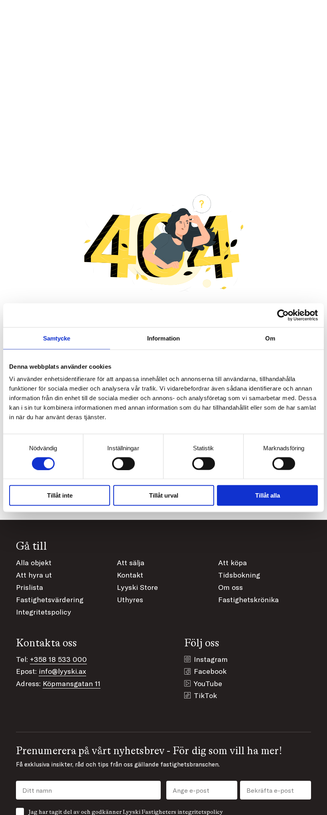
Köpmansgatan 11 (71, 683)
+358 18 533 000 (58, 659)
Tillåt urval (163, 495)
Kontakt (130, 574)
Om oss (230, 587)
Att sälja (130, 562)
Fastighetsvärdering (49, 599)
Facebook (210, 671)
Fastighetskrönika (248, 599)
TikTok (205, 695)
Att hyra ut (34, 574)
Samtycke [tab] (57, 338)
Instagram (211, 659)
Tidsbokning (239, 574)
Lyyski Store (137, 587)
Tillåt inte (60, 495)
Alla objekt (33, 562)
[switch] (123, 463)
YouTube (208, 683)
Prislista (29, 587)
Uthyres (130, 599)
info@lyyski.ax (62, 671)
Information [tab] (163, 338)
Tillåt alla (267, 495)
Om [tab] (270, 338)
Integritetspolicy (43, 611)
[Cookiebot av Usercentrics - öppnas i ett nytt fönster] (283, 315)
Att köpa (232, 562)
